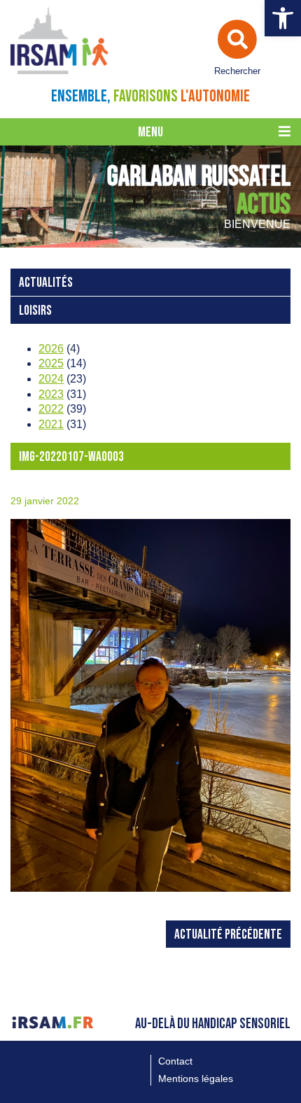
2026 (51, 349)
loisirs (35, 311)
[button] (283, 18)
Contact (175, 1061)
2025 (51, 363)
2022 (51, 409)
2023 (51, 394)
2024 (51, 379)
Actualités (46, 283)
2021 (51, 424)
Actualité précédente (228, 935)
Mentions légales (195, 1078)
